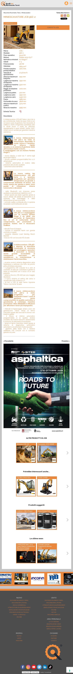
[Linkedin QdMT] (44, 669)
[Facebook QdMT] (22, 669)
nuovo (19, 636)
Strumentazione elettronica (19, 612)
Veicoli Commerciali (19, 605)
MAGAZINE (19, 640)
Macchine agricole (54, 614)
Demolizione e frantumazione (19, 610)
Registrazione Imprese (53, 626)
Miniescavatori (26, 13)
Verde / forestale (19, 614)
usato (19, 638)
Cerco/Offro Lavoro (54, 628)
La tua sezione (54, 621)
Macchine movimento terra (12, 13)
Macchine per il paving (19, 602)
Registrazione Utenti (54, 624)
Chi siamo (54, 636)
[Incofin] (28, 579)
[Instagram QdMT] (28, 669)
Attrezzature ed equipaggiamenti (19, 607)
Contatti (54, 640)
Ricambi (19, 617)
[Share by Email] (62, 16)
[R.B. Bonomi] (45, 579)
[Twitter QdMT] (39, 669)
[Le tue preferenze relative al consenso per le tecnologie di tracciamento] (69, 670)
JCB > (21, 51)
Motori (53, 612)
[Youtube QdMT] (33, 669)
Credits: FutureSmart (45, 672)
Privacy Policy (26, 672)
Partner (54, 638)
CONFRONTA (10, 23)
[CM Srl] (61, 579)
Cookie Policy (34, 672)
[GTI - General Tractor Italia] (12, 579)
